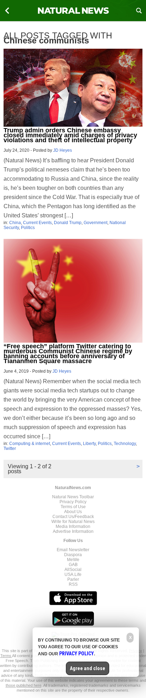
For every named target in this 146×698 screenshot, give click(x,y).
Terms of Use (73, 506)
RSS (73, 584)
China (15, 222)
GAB (73, 564)
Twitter (10, 448)
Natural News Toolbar (73, 496)
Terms (6, 656)
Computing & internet (29, 443)
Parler (73, 579)
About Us (73, 511)
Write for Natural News (73, 521)
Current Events (37, 222)
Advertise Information (73, 531)
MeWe (73, 559)
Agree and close (87, 668)
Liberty (89, 443)
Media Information (73, 526)
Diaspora (73, 554)
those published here (23, 685)
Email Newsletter (73, 549)
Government (95, 222)
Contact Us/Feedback (73, 516)
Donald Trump (68, 222)
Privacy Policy (73, 501)
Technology (125, 443)
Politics (28, 227)
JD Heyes (62, 150)
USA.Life (73, 574)
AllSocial (73, 569)
